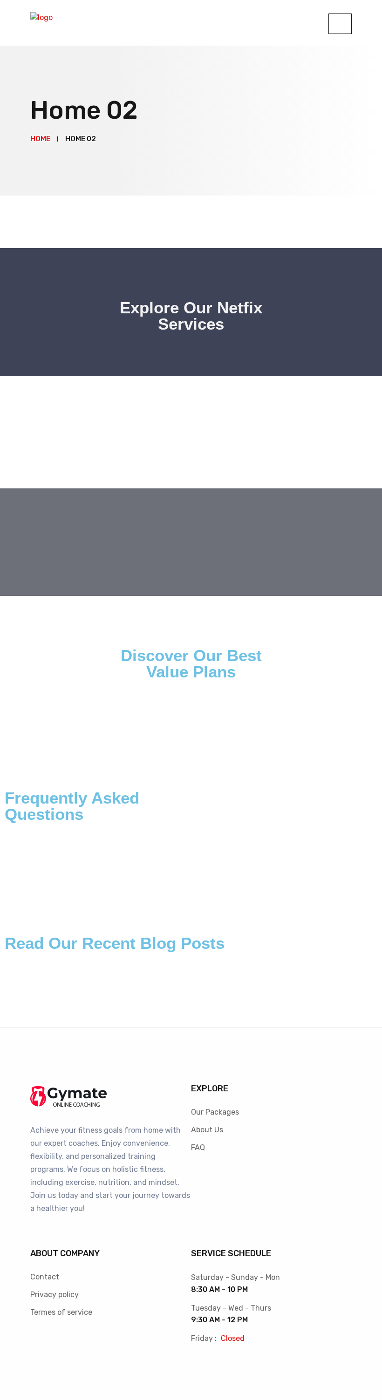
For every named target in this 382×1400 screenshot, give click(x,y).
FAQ (198, 1147)
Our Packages (215, 1112)
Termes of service (61, 1312)
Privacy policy (54, 1294)
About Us (207, 1129)
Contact (44, 1276)
